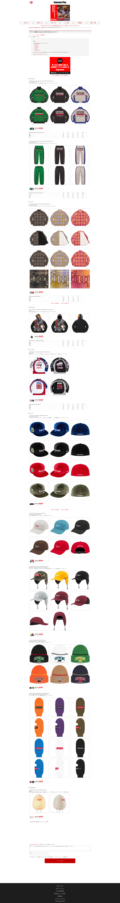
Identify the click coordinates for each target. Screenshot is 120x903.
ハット (36, 48)
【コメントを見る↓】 (56, 75)
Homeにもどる (60, 885)
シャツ (36, 45)
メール (30, 854)
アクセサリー (37, 50)
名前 (30, 852)
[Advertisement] (60, 834)
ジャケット (37, 44)
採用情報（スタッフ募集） (60, 893)
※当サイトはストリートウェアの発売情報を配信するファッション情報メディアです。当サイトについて (60, 25)
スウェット (37, 46)
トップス (36, 47)
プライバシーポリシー (60, 898)
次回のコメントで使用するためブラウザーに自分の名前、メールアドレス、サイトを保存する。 (49, 856)
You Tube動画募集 (60, 891)
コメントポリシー (33, 844)
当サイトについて (60, 888)
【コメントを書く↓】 (64, 75)
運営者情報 (60, 896)
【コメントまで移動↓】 (40, 34)
